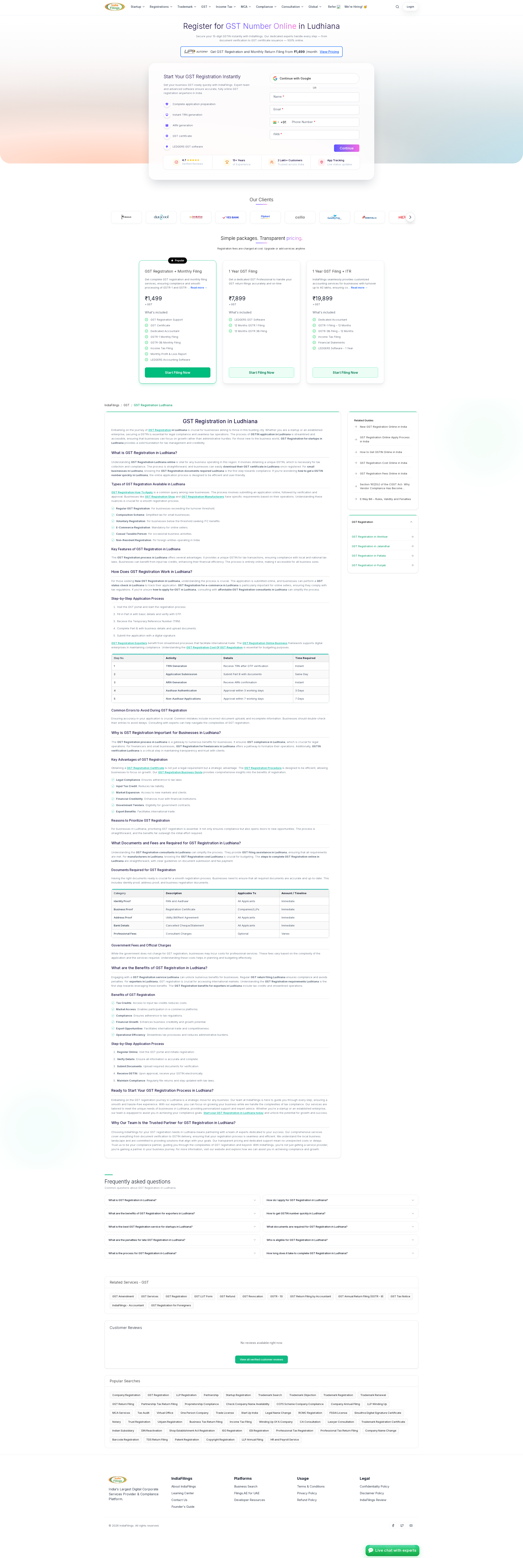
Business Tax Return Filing (206, 1421)
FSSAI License (338, 1412)
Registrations (159, 6)
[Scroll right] (410, 217)
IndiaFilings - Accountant (128, 1305)
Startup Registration (238, 1395)
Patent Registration (187, 1439)
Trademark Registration (338, 1395)
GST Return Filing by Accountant (310, 1296)
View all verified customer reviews (261, 1359)
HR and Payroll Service (284, 1439)
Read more (197, 287)
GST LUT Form (203, 1296)
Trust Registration (139, 1421)
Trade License (225, 1412)
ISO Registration (232, 1430)
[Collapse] (411, 522)
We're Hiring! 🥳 (355, 6)
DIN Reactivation (151, 1430)
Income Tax (224, 6)
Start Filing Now (177, 372)
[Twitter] (402, 1525)
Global (313, 6)
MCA (244, 6)
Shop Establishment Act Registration (192, 1430)
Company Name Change (380, 1430)
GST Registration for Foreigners (171, 1305)
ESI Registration (259, 1430)
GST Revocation (253, 1296)
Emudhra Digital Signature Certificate (378, 1412)
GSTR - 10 (276, 1296)
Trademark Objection (302, 1395)
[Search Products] (397, 6)
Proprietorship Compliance (202, 1404)
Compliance (264, 6)
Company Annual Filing (345, 1404)
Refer (332, 6)
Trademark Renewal (373, 1395)
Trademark (185, 6)
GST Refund (227, 1296)
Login (410, 6)
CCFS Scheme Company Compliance (300, 1404)
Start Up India (249, 1412)
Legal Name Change (278, 1412)
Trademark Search (270, 1395)
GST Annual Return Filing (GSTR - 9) (360, 1296)
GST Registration (176, 1296)
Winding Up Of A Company (276, 1421)
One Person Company (194, 1412)
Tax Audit (143, 1412)
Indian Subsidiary (123, 1430)
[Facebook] (393, 1525)
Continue (347, 148)
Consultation (291, 6)
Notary (116, 1421)
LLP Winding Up (377, 1404)
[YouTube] (411, 1525)
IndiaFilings (112, 405)
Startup (136, 6)
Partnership (211, 1395)
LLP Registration (186, 1395)
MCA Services (121, 1412)
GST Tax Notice (400, 1296)
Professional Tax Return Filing (339, 1430)
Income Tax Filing (241, 1421)
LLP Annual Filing (252, 1439)
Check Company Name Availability (247, 1404)
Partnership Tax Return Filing (159, 1404)
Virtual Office (165, 1412)
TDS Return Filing (157, 1439)
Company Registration (126, 1395)
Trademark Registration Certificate (383, 1421)
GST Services (149, 1296)
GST (204, 6)
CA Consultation (310, 1421)
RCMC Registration (310, 1412)
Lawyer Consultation (341, 1421)
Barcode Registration (125, 1439)
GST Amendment (123, 1296)
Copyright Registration (220, 1439)
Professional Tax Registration (294, 1430)
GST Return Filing (123, 1404)
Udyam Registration (170, 1421)
